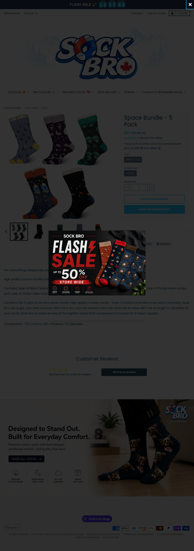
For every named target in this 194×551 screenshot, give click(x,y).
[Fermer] (190, 4)
